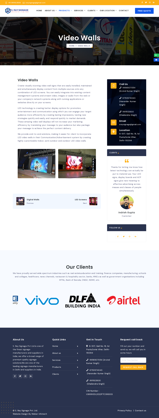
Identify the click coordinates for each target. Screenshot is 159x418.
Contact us (140, 410)
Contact (124, 10)
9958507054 (129, 87)
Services (78, 10)
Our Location (107, 10)
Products (64, 10)
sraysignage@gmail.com (36, 3)
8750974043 (129, 98)
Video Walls (84, 46)
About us (56, 353)
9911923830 (128, 111)
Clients (91, 10)
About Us (50, 10)
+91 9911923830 (14, 3)
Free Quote (144, 10)
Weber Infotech (39, 414)
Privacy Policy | (126, 410)
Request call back (133, 367)
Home (39, 10)
